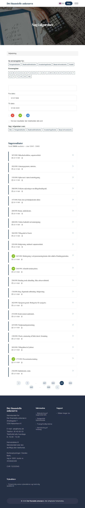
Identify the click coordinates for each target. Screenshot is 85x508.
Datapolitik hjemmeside (40, 419)
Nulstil (71, 64)
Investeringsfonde (45, 64)
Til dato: (11, 103)
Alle (29, 76)
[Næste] (57, 387)
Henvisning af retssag (42, 428)
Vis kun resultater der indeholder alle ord (27, 121)
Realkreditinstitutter (29, 64)
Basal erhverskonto (60, 64)
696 (48, 387)
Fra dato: (11, 93)
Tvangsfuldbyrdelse (44, 424)
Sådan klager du (64, 413)
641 (44, 383)
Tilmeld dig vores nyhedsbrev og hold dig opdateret (23, 485)
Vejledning (12, 53)
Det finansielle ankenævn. (35, 501)
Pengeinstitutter (14, 64)
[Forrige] (19, 383)
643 (61, 383)
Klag (68, 3)
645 (31, 387)
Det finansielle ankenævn (20, 3)
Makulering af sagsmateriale (42, 414)
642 (53, 383)
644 (70, 383)
